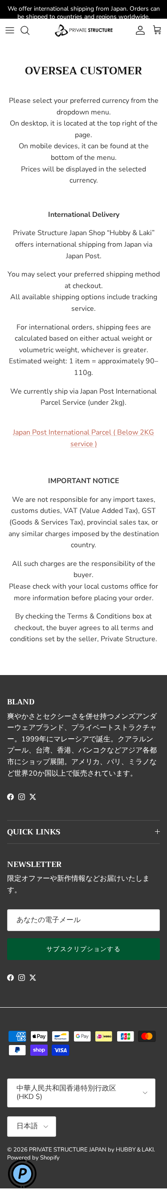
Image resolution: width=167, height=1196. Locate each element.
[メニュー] (10, 30)
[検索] (29, 30)
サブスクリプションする (83, 949)
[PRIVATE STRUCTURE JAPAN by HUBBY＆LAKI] (84, 30)
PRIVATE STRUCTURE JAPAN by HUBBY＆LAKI (91, 1150)
